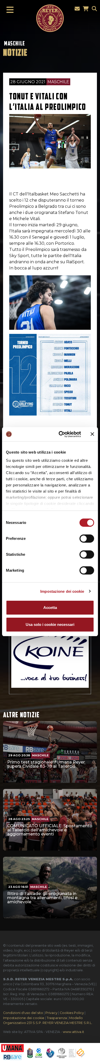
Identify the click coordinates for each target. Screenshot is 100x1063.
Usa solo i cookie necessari (50, 624)
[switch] (86, 538)
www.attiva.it (73, 1032)
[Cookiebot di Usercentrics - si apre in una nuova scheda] (60, 434)
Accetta (50, 607)
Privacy (51, 1013)
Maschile (14, 43)
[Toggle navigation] (8, 10)
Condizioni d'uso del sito (23, 1013)
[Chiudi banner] (92, 434)
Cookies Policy (72, 1013)
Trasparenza (57, 1018)
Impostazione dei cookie (62, 591)
